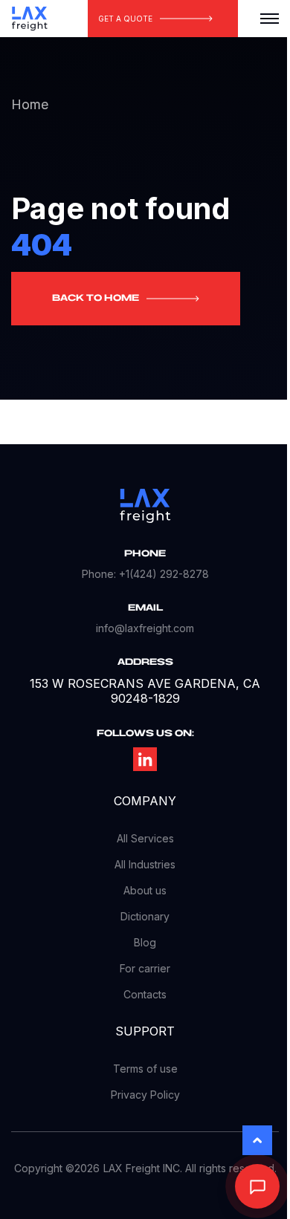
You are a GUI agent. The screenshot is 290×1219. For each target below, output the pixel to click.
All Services (145, 838)
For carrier (145, 968)
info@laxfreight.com (145, 628)
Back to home (95, 299)
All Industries (145, 864)
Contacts (145, 994)
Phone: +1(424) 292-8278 (145, 574)
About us (145, 890)
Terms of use (145, 1068)
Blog (145, 942)
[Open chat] (257, 1186)
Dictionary (145, 916)
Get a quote (125, 18)
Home (29, 104)
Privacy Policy (145, 1094)
